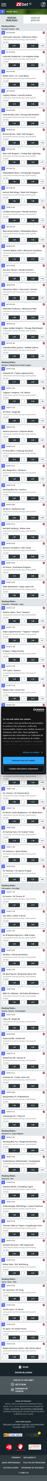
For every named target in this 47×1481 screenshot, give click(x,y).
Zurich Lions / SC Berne (13, 1309)
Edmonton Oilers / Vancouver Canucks (20, 289)
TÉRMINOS (16, 1457)
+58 (42, 46)
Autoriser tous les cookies (23, 760)
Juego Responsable (37, 1424)
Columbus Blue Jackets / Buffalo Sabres (20, 347)
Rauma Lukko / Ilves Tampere (16, 612)
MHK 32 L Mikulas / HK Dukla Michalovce (21, 993)
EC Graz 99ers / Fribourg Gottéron (18, 451)
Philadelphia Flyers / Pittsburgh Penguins (21, 173)
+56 (42, 143)
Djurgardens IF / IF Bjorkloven (16, 1096)
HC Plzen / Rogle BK (11, 412)
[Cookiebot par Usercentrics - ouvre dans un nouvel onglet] (33, 710)
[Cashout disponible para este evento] (44, 33)
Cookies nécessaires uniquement (23, 769)
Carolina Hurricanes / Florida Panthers (20, 211)
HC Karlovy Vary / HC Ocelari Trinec (18, 832)
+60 (42, 821)
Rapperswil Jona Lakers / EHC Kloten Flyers (22, 1348)
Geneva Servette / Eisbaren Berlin (18, 431)
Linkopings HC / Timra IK (14, 1116)
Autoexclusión (10, 1467)
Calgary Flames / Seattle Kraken (17, 95)
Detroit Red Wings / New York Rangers (20, 192)
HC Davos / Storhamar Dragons (17, 567)
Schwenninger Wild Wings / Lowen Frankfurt (23, 1206)
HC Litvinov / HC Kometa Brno (16, 793)
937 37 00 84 (20, 1384)
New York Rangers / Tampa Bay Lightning (21, 153)
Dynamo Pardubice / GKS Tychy (17, 548)
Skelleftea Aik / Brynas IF (14, 1058)
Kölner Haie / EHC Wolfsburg (15, 1264)
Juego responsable (11, 1462)
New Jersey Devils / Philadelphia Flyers (20, 231)
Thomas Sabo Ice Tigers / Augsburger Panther (23, 1225)
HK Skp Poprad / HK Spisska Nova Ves (19, 974)
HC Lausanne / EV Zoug (13, 1290)
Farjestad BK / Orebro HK (14, 1038)
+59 (42, 104)
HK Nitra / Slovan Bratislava (15, 954)
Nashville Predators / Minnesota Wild (19, 308)
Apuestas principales (12, 19)
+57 (42, 65)
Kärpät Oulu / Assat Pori (14, 690)
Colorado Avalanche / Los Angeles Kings (21, 56)
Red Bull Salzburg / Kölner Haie (16, 528)
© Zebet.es (24, 1472)
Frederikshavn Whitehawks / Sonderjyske (21, 1161)
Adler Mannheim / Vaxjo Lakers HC (18, 586)
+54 (42, 1150)
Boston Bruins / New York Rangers (18, 134)
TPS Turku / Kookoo (12, 670)
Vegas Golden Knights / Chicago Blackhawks (23, 328)
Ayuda (25, 1367)
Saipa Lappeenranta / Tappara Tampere (21, 631)
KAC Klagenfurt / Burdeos (14, 470)
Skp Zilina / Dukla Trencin (14, 916)
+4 (42, 905)
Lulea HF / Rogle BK (11, 1019)
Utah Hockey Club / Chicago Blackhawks (21, 114)
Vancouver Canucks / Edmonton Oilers (20, 37)
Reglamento (30, 1457)
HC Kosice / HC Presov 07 (14, 896)
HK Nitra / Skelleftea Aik (14, 509)
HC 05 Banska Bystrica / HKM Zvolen (19, 935)
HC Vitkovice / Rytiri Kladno (15, 851)
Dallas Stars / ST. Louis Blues (16, 76)
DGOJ (7, 1409)
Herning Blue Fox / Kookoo (14, 489)
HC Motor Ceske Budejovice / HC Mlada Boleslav (23, 812)
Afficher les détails (31, 752)
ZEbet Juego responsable (12, 1424)
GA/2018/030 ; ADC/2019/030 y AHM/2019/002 (26, 1409)
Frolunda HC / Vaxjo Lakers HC (16, 1077)
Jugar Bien (26, 1424)
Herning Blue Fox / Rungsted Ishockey (20, 1141)
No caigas (17, 1427)
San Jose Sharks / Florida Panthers (18, 270)
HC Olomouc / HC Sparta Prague (17, 870)
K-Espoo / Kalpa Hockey (13, 651)
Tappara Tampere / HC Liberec (16, 392)
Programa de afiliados (32, 1467)
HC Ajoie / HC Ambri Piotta (14, 1329)
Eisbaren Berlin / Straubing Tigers (18, 1186)
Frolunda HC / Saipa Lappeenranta (18, 373)
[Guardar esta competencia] (44, 27)
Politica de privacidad (34, 1462)
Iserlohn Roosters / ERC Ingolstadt (18, 1245)
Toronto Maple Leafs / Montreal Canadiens (22, 250)
